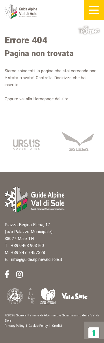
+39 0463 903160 (27, 246)
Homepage (43, 99)
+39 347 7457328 (28, 253)
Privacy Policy (14, 326)
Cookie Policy (38, 326)
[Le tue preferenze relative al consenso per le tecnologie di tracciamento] (93, 332)
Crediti (57, 326)
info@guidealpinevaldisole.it (36, 260)
